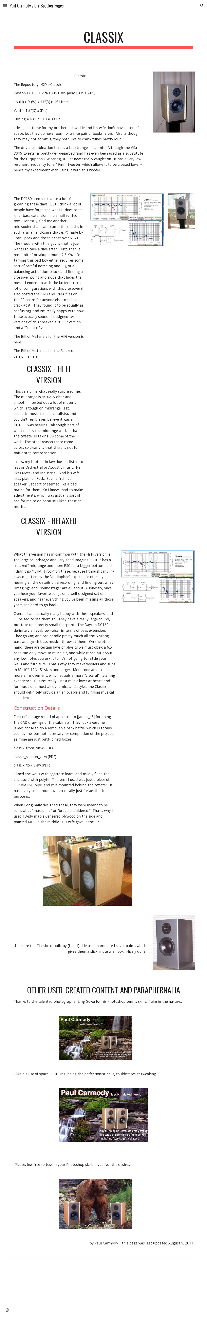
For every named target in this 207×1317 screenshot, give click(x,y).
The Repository (26, 84)
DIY (44, 84)
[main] (103, 39)
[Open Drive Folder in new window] (187, 1262)
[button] (5, 5)
